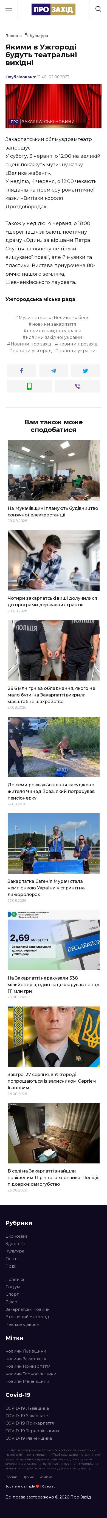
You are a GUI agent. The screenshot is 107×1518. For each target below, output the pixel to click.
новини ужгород (32, 350)
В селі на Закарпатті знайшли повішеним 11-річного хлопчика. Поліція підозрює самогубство (54, 1177)
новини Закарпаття (25, 1358)
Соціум (12, 1286)
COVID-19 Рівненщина (28, 1438)
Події (10, 1266)
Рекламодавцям (22, 1324)
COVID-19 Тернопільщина (32, 1430)
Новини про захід (31, 344)
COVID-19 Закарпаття (27, 1415)
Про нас (28, 1477)
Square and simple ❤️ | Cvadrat (30, 1486)
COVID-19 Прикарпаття (29, 1423)
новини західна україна (54, 330)
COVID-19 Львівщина (27, 1408)
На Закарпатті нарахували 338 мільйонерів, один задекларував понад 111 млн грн (54, 984)
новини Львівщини (25, 1351)
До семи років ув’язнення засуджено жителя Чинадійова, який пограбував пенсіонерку (51, 791)
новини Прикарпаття (27, 1366)
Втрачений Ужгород (27, 1316)
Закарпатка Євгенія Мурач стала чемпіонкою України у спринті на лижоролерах (46, 888)
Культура (14, 1251)
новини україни (77, 350)
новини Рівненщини (27, 1381)
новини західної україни (54, 337)
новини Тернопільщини (30, 1374)
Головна (11, 1477)
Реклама (46, 1477)
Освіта (12, 1258)
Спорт (12, 1294)
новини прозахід (78, 344)
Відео (11, 1301)
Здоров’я (15, 1243)
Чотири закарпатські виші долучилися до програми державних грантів (52, 601)
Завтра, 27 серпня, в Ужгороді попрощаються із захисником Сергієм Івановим (52, 1081)
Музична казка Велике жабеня (54, 317)
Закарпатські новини (27, 1309)
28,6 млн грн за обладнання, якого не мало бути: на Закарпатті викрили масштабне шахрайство (51, 694)
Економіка (16, 1236)
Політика (14, 1279)
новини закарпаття (54, 324)
